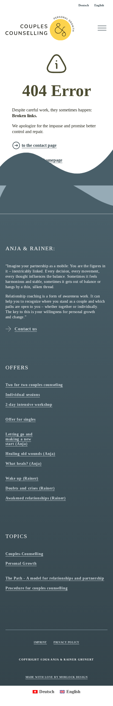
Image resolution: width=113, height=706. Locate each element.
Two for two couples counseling (34, 384)
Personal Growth (21, 563)
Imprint (40, 642)
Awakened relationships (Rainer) (35, 498)
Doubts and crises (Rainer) (30, 488)
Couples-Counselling (24, 554)
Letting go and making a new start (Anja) (19, 439)
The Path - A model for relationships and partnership (54, 578)
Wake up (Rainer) (21, 478)
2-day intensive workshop (28, 404)
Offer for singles (20, 419)
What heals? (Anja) (23, 463)
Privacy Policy (66, 642)
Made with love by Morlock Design (57, 677)
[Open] (102, 28)
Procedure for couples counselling (36, 588)
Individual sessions (22, 394)
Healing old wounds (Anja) (30, 453)
